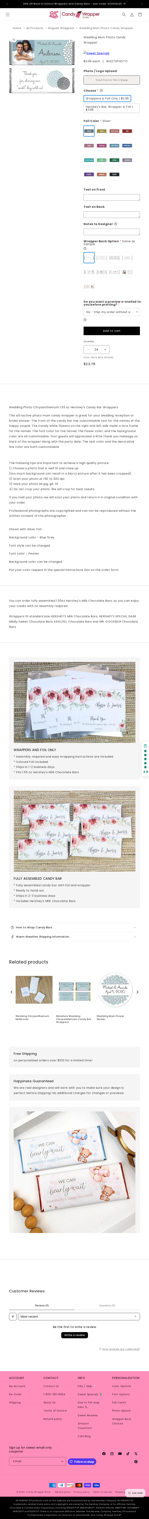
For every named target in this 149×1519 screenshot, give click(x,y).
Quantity (89, 341)
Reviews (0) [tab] (42, 1305)
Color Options (121, 1386)
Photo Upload (121, 1410)
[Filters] (13, 1316)
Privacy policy (81, 1492)
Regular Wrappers (61, 28)
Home (17, 28)
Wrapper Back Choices (121, 1421)
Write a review (74, 1335)
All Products (34, 28)
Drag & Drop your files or (112, 80)
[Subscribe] (62, 1461)
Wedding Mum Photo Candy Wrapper (106, 28)
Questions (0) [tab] (107, 1305)
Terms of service (102, 1492)
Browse (124, 80)
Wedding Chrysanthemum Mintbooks (32, 1018)
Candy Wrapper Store (38, 1492)
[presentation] (11, 992)
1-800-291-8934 (54, 1394)
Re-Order (15, 1394)
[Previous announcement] (7, 4)
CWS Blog (84, 1436)
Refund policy (52, 1419)
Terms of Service (55, 1410)
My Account (17, 1386)
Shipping (15, 1402)
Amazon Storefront (85, 1426)
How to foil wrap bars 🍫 (89, 1405)
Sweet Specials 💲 (90, 1394)
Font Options (121, 1394)
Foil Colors (119, 1402)
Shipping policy (124, 1492)
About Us (49, 1402)
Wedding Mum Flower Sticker (110, 1018)
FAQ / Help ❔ (87, 1386)
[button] (8, 15)
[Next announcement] (142, 4)
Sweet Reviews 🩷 (90, 1415)
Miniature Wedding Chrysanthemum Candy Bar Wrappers (73, 1019)
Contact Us (51, 1386)
